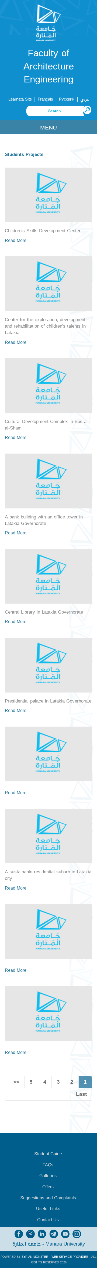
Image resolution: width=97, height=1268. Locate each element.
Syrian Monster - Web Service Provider (55, 1257)
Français (45, 99)
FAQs (48, 1165)
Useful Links (48, 1209)
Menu (48, 127)
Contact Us (48, 1220)
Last (81, 1094)
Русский (66, 99)
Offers (48, 1187)
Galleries (48, 1176)
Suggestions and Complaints (48, 1198)
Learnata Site (20, 99)
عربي (84, 99)
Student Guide (48, 1154)
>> (16, 1082)
